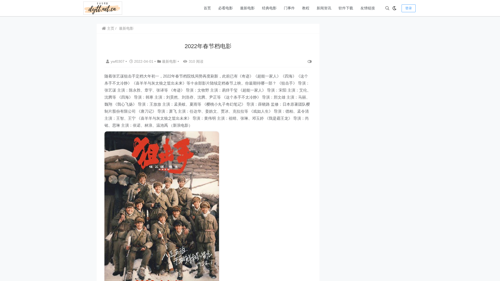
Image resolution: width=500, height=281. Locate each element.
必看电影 (225, 8)
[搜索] (387, 8)
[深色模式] (394, 8)
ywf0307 (118, 61)
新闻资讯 (324, 8)
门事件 (289, 8)
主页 (110, 28)
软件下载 (346, 8)
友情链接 (367, 8)
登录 (408, 8)
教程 (305, 8)
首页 (207, 8)
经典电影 (269, 8)
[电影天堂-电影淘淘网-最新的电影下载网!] (102, 7)
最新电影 (247, 8)
